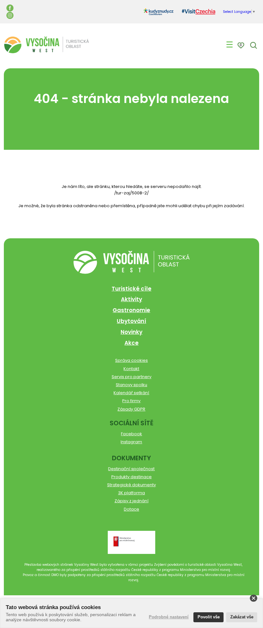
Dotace (131, 509)
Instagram (131, 442)
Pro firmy (131, 401)
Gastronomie (131, 310)
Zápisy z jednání (131, 501)
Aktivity (131, 299)
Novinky (131, 332)
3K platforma (131, 493)
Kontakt (131, 369)
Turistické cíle (131, 289)
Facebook (131, 434)
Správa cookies (131, 360)
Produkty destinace (131, 477)
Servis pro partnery (131, 377)
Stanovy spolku (131, 385)
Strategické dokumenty (131, 485)
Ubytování (131, 321)
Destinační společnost (131, 469)
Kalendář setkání (131, 393)
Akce (131, 343)
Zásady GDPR (131, 409)
